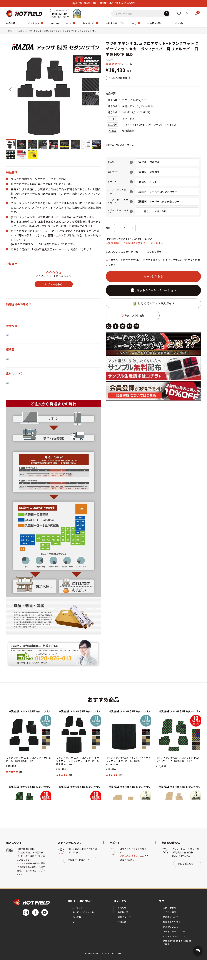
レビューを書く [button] (53, 284)
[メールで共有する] (136, 326)
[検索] (166, 13)
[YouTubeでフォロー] (44, 912)
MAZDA (20, 30)
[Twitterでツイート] (109, 326)
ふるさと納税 (176, 23)
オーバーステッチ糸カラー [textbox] (121, 201)
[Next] (96, 89)
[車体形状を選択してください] (131, 162)
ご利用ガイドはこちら (79, 860)
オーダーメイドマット (83, 912)
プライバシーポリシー (174, 931)
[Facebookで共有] (116, 326)
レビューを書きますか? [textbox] (121, 211)
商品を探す (12, 23)
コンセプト (77, 907)
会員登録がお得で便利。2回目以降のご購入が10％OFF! (103, 3)
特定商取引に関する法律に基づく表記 (178, 943)
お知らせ (122, 907)
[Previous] (10, 89)
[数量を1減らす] (117, 228)
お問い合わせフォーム (131, 856)
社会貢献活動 (154, 23)
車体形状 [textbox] (121, 162)
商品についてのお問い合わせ (122, 251)
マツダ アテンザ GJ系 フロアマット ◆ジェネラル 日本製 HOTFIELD (28, 759)
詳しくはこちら (185, 863)
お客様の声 (88, 23)
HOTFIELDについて (61, 23)
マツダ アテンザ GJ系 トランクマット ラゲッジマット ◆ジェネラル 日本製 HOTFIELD (128, 761)
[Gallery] (53, 101)
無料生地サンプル (115, 23)
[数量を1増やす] (132, 228)
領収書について (170, 917)
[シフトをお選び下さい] (131, 182)
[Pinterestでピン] (129, 326)
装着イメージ (124, 917)
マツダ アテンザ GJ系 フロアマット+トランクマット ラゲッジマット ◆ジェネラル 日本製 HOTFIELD (77, 761)
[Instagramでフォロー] (26, 912)
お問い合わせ (169, 907)
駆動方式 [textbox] (121, 172)
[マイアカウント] (179, 13)
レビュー (76, 921)
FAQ (134, 23)
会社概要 (76, 917)
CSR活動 (122, 921)
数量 (108, 228)
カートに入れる (153, 276)
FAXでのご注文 (170, 926)
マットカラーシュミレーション (156, 290)
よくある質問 (154, 251)
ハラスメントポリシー (174, 936)
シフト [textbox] (121, 182)
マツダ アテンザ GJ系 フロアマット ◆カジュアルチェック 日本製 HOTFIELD (178, 759)
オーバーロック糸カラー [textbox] (121, 192)
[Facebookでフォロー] (35, 912)
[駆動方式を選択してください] (131, 172)
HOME (9, 30)
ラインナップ (32, 23)
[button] (113, 64)
